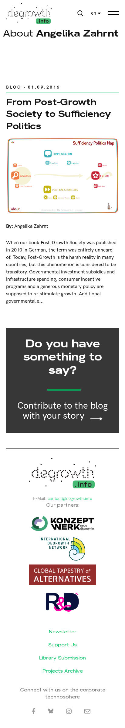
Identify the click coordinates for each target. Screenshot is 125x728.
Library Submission (62, 658)
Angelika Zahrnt (31, 226)
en (93, 13)
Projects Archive (62, 671)
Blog (13, 87)
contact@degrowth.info (70, 498)
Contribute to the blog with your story (62, 411)
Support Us (62, 645)
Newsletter (62, 631)
